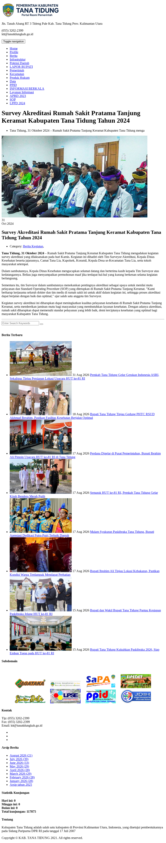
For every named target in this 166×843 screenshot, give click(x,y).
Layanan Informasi (22, 92)
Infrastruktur (18, 59)
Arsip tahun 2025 (21, 784)
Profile (14, 52)
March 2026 (20, 773)
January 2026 (21, 781)
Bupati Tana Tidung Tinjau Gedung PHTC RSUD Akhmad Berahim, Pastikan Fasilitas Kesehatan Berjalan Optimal (82, 415)
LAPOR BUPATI (21, 66)
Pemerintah (17, 70)
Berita (13, 55)
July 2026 (19, 759)
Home (14, 48)
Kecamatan (17, 74)
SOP (13, 99)
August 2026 (21, 755)
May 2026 (19, 766)
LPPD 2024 (17, 103)
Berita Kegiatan (33, 246)
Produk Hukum (20, 77)
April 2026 (20, 770)
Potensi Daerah (19, 63)
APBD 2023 (18, 96)
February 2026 (22, 777)
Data (13, 81)
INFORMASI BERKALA (27, 88)
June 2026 (19, 762)
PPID (13, 85)
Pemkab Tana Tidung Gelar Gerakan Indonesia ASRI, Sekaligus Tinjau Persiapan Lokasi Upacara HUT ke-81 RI (84, 376)
